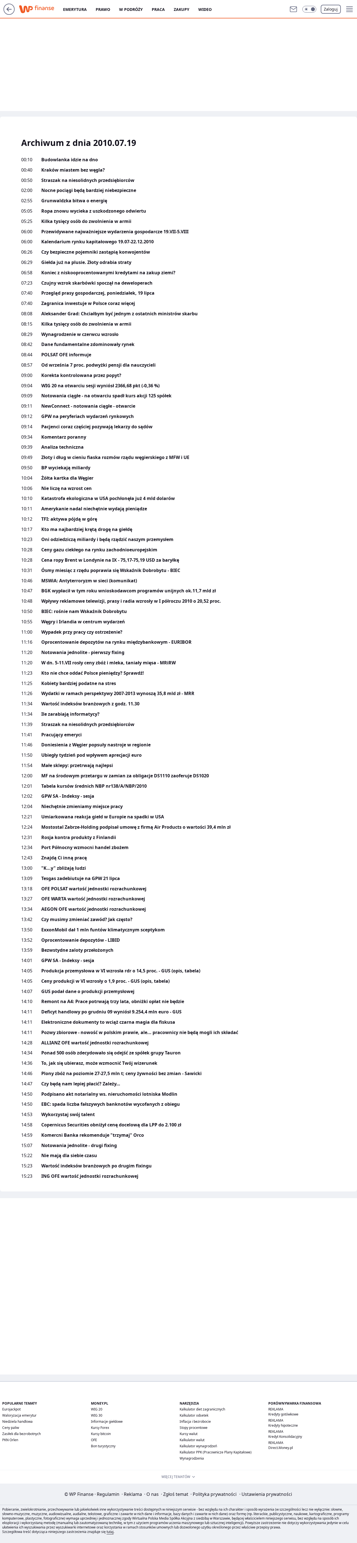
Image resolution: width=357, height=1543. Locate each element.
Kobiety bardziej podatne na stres (78, 683)
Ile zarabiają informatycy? (70, 714)
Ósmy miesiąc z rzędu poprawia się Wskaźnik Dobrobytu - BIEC (110, 570)
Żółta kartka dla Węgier (67, 478)
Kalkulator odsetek (194, 1415)
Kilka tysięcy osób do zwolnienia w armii (86, 221)
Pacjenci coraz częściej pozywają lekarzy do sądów (97, 427)
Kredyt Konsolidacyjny (285, 1436)
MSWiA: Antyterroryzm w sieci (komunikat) (89, 581)
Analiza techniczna (62, 447)
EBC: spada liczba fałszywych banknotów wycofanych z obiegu (110, 1104)
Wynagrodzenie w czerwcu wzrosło (80, 334)
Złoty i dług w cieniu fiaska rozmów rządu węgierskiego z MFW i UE (115, 457)
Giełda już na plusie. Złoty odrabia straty (86, 262)
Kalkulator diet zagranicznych (202, 1409)
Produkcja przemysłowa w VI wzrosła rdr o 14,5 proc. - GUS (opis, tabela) (120, 971)
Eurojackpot (11, 1409)
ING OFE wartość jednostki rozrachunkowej (89, 1176)
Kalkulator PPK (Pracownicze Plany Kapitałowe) (216, 1452)
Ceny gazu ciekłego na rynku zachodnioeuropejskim (99, 550)
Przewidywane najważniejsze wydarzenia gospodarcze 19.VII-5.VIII (115, 232)
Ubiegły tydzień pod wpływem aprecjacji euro (91, 755)
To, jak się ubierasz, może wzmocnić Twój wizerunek (99, 1063)
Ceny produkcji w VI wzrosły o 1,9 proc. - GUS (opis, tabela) (105, 981)
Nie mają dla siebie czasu (69, 1156)
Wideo (205, 9)
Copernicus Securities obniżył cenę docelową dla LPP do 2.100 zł (111, 1125)
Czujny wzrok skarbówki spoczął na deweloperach (97, 283)
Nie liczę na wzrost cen (66, 488)
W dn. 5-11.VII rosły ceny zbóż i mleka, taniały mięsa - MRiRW (108, 663)
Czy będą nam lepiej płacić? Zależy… (80, 1084)
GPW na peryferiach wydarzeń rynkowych (87, 416)
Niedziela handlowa (17, 1421)
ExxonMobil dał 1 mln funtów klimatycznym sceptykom (103, 930)
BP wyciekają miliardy (65, 468)
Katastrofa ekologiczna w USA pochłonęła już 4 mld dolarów (108, 498)
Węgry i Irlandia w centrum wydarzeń (83, 622)
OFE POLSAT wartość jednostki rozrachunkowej (93, 889)
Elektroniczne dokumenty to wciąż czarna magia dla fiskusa (108, 1022)
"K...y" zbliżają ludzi (63, 868)
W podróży (131, 9)
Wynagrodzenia (192, 1458)
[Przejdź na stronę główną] (9, 13)
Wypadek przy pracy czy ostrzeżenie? (81, 632)
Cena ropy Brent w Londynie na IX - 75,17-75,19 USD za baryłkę (110, 560)
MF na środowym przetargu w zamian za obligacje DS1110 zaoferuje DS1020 (125, 776)
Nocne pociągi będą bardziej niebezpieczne (88, 190)
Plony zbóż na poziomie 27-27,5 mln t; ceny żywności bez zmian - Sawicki (121, 1073)
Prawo (103, 9)
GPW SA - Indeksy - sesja (67, 796)
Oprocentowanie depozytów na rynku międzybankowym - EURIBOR (116, 642)
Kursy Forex (100, 1427)
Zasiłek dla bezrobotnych (21, 1433)
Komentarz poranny (63, 437)
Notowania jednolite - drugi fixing (79, 1145)
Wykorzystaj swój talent (68, 1114)
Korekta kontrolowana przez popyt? (81, 375)
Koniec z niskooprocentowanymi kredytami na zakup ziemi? (108, 273)
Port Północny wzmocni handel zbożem (85, 847)
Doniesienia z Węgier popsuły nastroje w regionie (96, 745)
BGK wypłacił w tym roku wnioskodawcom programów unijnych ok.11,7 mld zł (128, 591)
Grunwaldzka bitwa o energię (74, 201)
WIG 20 (96, 1409)
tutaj (110, 1531)
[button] (309, 9)
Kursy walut (188, 1433)
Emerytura (75, 9)
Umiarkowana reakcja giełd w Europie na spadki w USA (102, 817)
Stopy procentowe (194, 1427)
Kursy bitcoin (101, 1433)
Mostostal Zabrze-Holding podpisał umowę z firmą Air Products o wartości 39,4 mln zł (136, 827)
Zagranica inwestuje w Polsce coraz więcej (88, 303)
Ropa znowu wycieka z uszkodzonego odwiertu (93, 211)
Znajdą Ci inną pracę (64, 858)
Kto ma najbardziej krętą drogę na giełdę (86, 529)
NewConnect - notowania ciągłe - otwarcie (88, 406)
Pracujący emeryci (61, 735)
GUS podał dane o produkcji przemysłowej (87, 991)
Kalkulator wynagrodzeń (198, 1446)
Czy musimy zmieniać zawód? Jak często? (86, 919)
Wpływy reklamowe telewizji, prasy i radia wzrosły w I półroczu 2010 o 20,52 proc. (131, 601)
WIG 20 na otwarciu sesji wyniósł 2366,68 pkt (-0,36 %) (100, 386)
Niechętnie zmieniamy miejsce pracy (82, 806)
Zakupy (181, 9)
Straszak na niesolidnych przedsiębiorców (87, 180)
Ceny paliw (10, 1427)
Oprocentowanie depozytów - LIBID (80, 940)
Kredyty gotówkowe (283, 1414)
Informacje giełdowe (107, 1421)
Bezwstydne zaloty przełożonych (77, 950)
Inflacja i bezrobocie (195, 1421)
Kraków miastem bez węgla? (73, 170)
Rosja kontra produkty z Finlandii (78, 837)
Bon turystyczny (103, 1446)
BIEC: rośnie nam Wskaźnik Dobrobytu (84, 611)
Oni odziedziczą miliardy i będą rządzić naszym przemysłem (107, 539)
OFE (94, 1440)
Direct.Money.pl (280, 1447)
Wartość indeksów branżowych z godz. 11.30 (90, 704)
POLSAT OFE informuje (66, 355)
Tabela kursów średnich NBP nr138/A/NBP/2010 (94, 786)
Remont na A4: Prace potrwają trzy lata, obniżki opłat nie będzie (112, 1001)
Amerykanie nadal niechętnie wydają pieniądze (94, 509)
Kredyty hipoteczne (283, 1425)
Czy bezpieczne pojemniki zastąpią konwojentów (95, 252)
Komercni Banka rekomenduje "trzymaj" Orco (92, 1135)
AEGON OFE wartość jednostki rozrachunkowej (93, 909)
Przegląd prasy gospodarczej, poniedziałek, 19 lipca (98, 293)
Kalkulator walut (192, 1440)
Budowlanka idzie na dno (69, 160)
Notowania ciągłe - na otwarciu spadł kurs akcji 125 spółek (106, 396)
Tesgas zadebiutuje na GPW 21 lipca (80, 878)
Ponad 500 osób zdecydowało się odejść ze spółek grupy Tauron (111, 1053)
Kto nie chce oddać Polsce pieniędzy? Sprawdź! (92, 673)
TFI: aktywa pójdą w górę (69, 519)
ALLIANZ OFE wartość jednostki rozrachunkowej (95, 1043)
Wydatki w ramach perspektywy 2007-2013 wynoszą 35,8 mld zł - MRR (117, 693)
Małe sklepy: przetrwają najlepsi (77, 765)
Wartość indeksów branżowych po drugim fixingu (96, 1166)
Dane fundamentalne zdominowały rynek (87, 344)
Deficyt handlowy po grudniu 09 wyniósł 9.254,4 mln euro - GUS (111, 1012)
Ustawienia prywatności (265, 1494)
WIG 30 (96, 1415)
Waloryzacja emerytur (19, 1415)
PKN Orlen (10, 1440)
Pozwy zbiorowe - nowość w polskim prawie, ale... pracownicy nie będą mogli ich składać (139, 1032)
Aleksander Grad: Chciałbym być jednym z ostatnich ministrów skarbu (119, 314)
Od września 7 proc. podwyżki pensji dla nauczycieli (98, 365)
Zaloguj (331, 9)
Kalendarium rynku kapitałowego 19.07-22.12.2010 (97, 242)
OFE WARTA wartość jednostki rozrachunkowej (93, 899)
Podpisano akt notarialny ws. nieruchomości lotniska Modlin (109, 1094)
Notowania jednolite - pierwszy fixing (82, 652)
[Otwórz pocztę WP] (293, 9)
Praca (158, 9)
